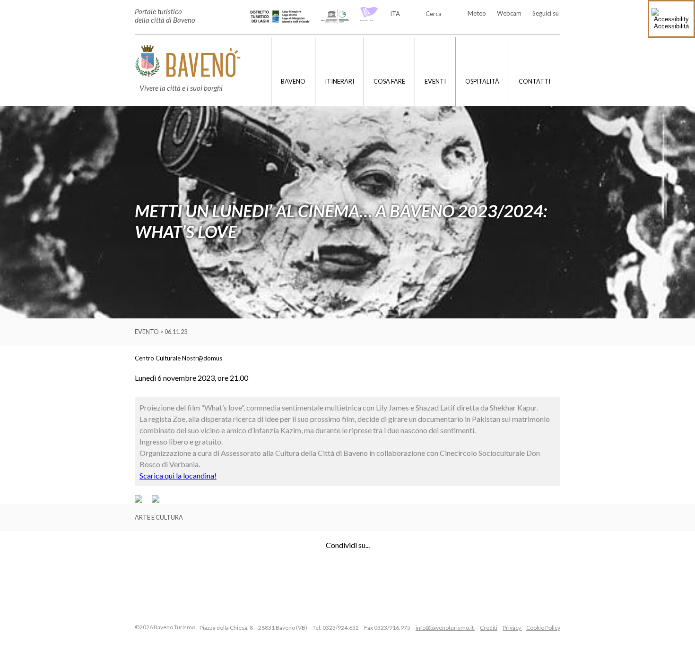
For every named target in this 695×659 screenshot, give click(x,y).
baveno (293, 81)
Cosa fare (389, 81)
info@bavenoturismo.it (445, 627)
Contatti (534, 81)
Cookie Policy (543, 627)
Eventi (435, 81)
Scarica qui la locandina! (178, 475)
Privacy (512, 627)
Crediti (488, 627)
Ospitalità (482, 81)
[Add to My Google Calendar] (143, 500)
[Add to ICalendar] (155, 500)
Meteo (477, 13)
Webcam (509, 13)
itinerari (339, 81)
